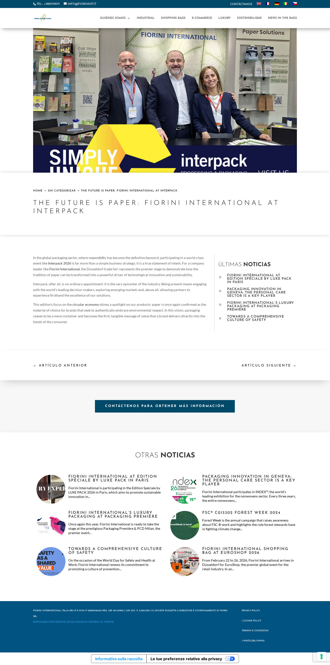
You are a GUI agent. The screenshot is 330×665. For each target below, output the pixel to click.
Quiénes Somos (113, 18)
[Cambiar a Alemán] (277, 5)
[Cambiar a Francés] (268, 5)
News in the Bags (282, 18)
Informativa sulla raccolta (119, 658)
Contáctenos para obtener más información (165, 406)
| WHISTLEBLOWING (253, 641)
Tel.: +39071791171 (48, 4)
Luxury (224, 18)
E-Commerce (202, 18)
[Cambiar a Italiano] (286, 5)
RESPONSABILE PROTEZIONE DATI (52, 622)
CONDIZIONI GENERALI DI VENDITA (93, 622)
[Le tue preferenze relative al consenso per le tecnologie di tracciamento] (321, 656)
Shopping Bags (173, 18)
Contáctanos (241, 4)
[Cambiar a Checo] (295, 5)
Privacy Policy (251, 611)
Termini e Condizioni (255, 631)
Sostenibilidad (249, 18)
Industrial (146, 18)
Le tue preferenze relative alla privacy (186, 658)
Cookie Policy (252, 621)
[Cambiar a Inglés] (259, 5)
